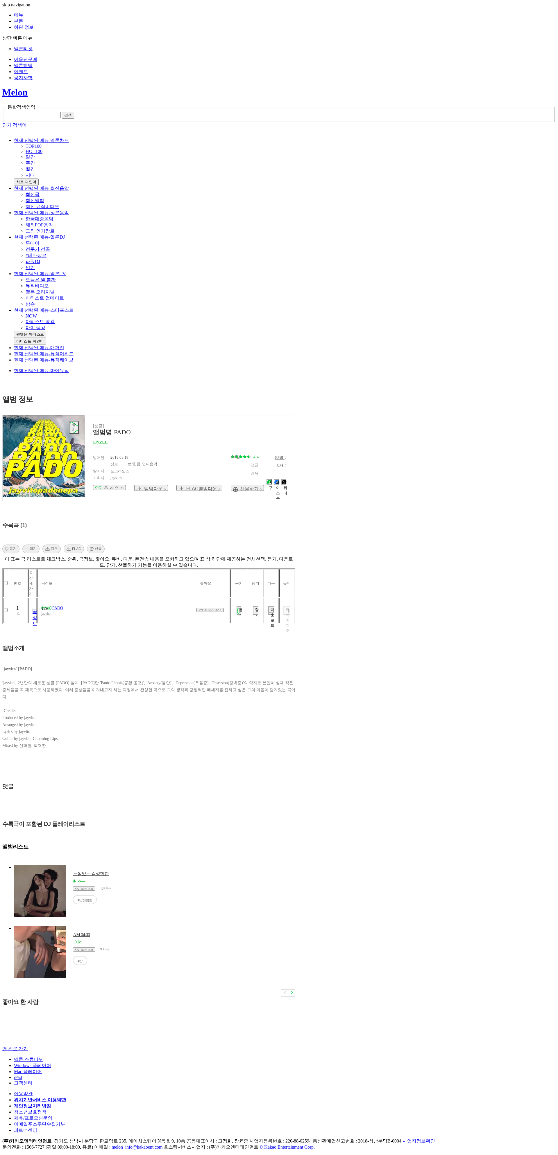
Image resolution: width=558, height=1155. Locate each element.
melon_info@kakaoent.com (137, 1147)
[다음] (291, 993)
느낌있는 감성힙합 (91, 873)
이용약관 (23, 1093)
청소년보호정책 (30, 1111)
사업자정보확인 (419, 1140)
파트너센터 (25, 1130)
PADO (57, 608)
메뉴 (18, 14)
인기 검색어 (14, 124)
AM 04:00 (81, 934)
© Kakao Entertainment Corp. (287, 1147)
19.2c (77, 942)
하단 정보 (24, 27)
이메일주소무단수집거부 (39, 1124)
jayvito (46, 614)
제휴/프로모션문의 (33, 1118)
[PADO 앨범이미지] (44, 456)
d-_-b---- (79, 881)
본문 (18, 21)
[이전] (284, 993)
